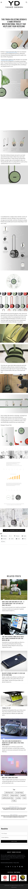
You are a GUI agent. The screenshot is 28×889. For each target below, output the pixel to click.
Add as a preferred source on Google (15, 530)
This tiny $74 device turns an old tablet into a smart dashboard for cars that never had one (13, 638)
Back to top (13, 887)
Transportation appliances (7, 59)
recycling (18, 798)
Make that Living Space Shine (10, 777)
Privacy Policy (16, 862)
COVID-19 (5, 795)
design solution (14, 795)
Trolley (14, 800)
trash (24, 798)
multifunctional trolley (7, 798)
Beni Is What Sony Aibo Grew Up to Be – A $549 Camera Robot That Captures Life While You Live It (13, 603)
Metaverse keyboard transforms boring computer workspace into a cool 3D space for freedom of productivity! (14, 815)
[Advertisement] (14, 14)
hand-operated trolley (11, 51)
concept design (19, 792)
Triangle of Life (6, 708)
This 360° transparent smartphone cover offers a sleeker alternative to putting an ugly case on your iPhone (14, 808)
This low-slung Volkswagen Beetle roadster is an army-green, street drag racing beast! (13, 742)
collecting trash (9, 792)
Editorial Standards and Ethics (7, 862)
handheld (23, 795)
